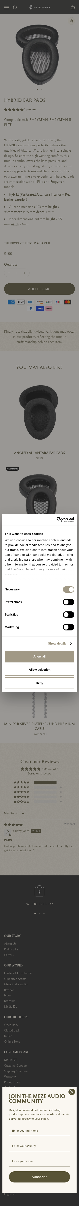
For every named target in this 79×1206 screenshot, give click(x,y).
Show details (57, 643)
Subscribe (39, 1177)
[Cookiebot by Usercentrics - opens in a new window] (56, 519)
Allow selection (39, 669)
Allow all (39, 656)
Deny (39, 683)
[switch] (68, 602)
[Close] (72, 1092)
